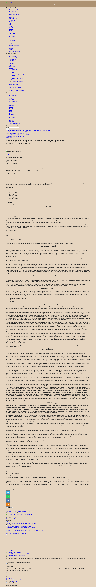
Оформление (12, 60)
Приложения (12, 85)
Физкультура (12, 36)
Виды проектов (12, 56)
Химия (10, 24)
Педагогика (11, 49)
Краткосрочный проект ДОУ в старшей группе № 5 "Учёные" (20, 520)
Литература (11, 17)
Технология (15, 136)
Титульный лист (12, 65)
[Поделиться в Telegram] (8, 485)
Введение (11, 68)
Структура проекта (13, 62)
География (11, 35)
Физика (10, 21)
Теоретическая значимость (18, 79)
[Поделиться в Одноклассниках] (8, 497)
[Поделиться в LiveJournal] (9, 500)
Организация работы (14, 57)
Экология (11, 29)
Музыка (10, 37)
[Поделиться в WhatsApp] (8, 489)
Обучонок (14, 573)
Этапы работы (12, 59)
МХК (10, 42)
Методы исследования (17, 78)
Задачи (13, 75)
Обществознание (13, 32)
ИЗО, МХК (19, 134)
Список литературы (13, 84)
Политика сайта (9, 570)
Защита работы (12, 88)
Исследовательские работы (41, 4)
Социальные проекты (14, 45)
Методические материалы (58, 4)
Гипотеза (13, 76)
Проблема (13, 71)
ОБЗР (27, 134)
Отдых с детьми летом (14, 123)
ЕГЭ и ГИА (11, 121)
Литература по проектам (14, 51)
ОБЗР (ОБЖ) (12, 40)
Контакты (85, 4)
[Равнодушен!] (6, 150)
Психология (11, 48)
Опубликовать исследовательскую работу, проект (18, 504)
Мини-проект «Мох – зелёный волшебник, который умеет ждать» (21, 515)
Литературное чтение (14, 14)
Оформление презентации (15, 87)
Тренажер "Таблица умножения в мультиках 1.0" (17, 546)
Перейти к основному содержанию (8, 0)
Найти (7, 127)
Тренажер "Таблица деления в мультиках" (16, 543)
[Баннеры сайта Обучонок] (19, 507)
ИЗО (10, 39)
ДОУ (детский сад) (13, 9)
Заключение (12, 82)
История (11, 30)
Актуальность (14, 69)
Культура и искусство (14, 118)
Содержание (12, 66)
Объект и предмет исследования (19, 74)
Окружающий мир (13, 12)
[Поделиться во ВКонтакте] (8, 493)
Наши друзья (9, 572)
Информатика (12, 26)
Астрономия (11, 23)
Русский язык (12, 15)
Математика (12, 20)
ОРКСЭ (10, 43)
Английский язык (13, 18)
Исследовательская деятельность (17, 90)
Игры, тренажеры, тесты (74, 4)
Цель (12, 72)
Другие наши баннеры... (12, 565)
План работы (12, 63)
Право (10, 113)
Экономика (11, 46)
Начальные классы (13, 95)
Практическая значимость (17, 81)
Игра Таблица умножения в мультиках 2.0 (16, 526)
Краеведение (12, 33)
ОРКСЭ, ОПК (9, 137)
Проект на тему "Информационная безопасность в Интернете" (21, 511)
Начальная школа (13, 11)
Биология (11, 27)
